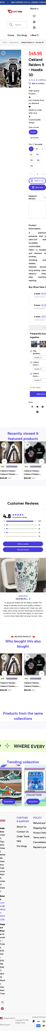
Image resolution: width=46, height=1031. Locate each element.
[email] (2, 911)
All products (14, 42)
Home (5, 42)
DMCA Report (5, 1025)
